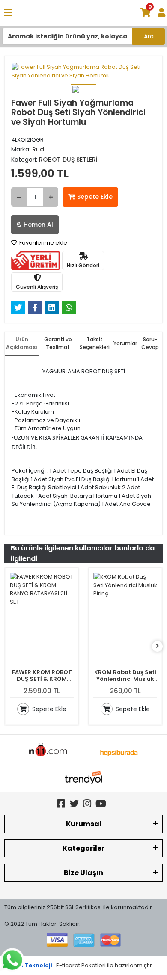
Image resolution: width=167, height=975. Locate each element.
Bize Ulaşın (83, 873)
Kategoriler (83, 848)
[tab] (22, 344)
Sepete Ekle (95, 196)
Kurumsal (83, 824)
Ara (149, 36)
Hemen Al (38, 224)
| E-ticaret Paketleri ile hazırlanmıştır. (83, 965)
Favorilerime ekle (42, 243)
